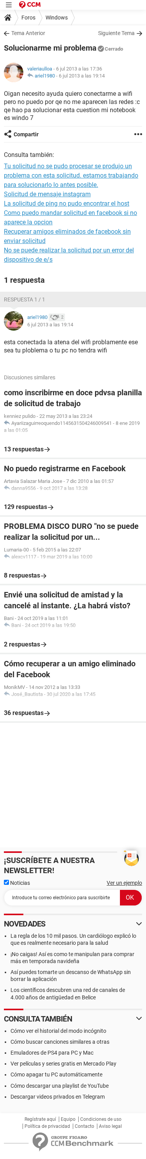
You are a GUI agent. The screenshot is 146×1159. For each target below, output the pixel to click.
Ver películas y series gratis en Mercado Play (63, 1063)
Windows (57, 17)
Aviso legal (110, 1126)
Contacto (84, 1126)
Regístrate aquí (40, 1119)
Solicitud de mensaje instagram (47, 194)
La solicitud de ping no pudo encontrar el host (66, 203)
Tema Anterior (28, 33)
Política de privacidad (47, 1126)
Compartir (26, 134)
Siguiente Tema (116, 33)
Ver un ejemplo (124, 883)
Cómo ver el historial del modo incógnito (58, 1031)
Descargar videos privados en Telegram (58, 1097)
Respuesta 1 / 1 (24, 299)
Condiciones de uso (100, 1119)
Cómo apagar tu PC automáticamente (56, 1074)
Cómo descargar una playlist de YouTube (60, 1086)
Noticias (19, 883)
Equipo (68, 1119)
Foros (28, 17)
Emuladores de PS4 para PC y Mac (52, 1053)
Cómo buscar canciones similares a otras (60, 1042)
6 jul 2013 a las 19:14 (82, 76)
